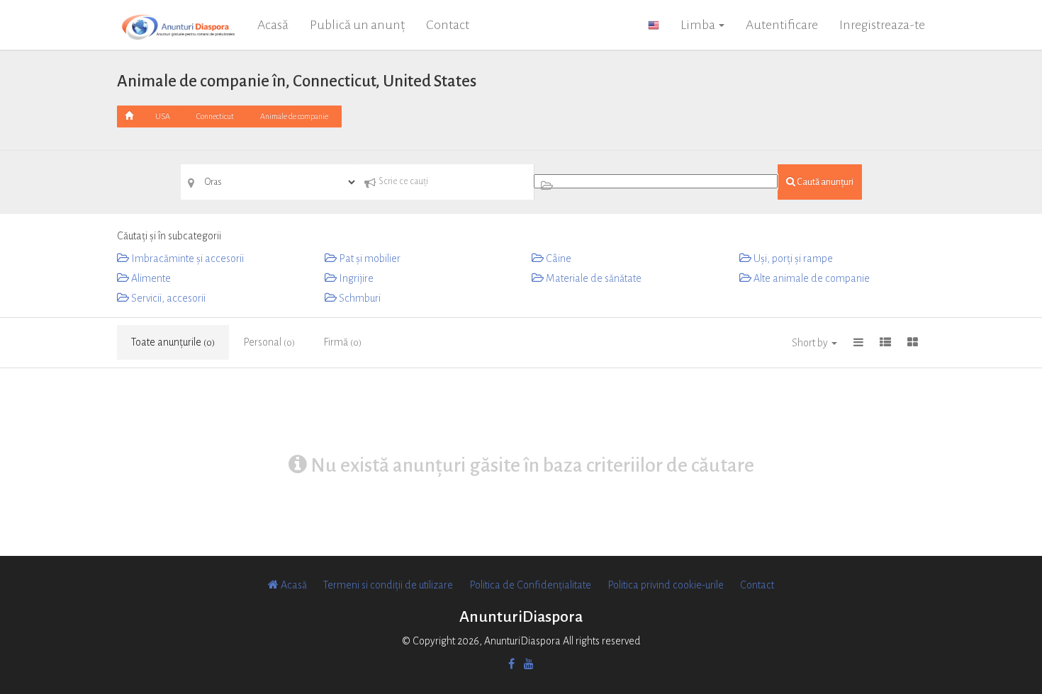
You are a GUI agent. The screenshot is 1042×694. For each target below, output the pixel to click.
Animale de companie (294, 116)
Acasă (272, 25)
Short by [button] (811, 342)
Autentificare (782, 25)
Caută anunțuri (824, 182)
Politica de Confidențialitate (530, 585)
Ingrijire (355, 278)
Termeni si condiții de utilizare (388, 585)
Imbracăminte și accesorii (186, 258)
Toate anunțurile (173, 342)
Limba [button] (698, 25)
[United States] (653, 24)
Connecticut (215, 116)
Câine (557, 258)
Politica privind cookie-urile (665, 585)
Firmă (342, 342)
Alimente (150, 278)
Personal (269, 342)
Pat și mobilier (368, 258)
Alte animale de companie (810, 278)
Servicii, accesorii (167, 298)
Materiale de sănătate (593, 278)
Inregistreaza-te (882, 25)
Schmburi (359, 298)
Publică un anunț (357, 25)
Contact (447, 25)
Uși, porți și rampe (792, 258)
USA (162, 116)
